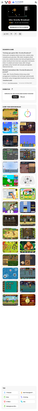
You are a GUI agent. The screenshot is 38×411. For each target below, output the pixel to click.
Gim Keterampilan (12, 83)
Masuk (23, 97)
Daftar (15, 97)
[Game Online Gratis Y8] (8, 2)
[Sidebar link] (2, 2)
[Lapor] (15, 33)
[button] (7, 80)
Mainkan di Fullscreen (19, 27)
